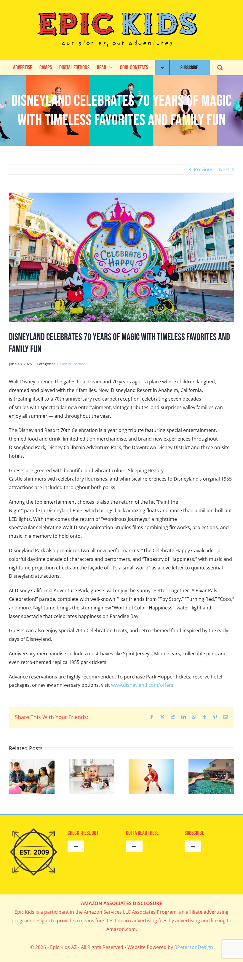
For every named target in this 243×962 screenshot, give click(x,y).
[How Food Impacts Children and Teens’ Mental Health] (91, 762)
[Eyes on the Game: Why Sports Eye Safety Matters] (151, 762)
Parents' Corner (71, 363)
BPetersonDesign (193, 947)
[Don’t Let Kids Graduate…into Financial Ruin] (32, 762)
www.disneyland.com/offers (142, 685)
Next (224, 169)
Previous (203, 169)
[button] (220, 67)
